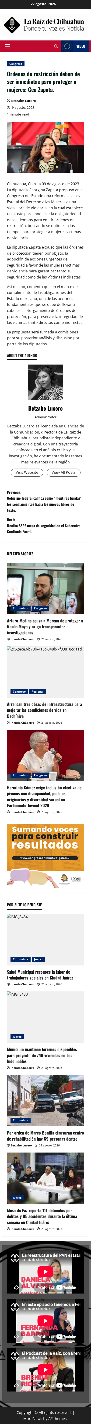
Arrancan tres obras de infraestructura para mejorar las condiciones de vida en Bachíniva (44, 710)
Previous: (44, 501)
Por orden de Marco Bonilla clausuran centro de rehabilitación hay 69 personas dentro (45, 1136)
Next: (43, 525)
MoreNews (32, 1418)
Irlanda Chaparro (22, 639)
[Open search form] (56, 46)
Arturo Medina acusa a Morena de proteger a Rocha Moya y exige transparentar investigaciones (45, 626)
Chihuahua (20, 608)
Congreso (15, 64)
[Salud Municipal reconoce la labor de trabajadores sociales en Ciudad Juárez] (45, 939)
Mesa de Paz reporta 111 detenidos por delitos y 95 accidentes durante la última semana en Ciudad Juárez (42, 1216)
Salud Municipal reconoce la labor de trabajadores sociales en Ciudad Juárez (40, 975)
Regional (38, 692)
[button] (7, 46)
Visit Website (27, 472)
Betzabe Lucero (23, 100)
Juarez (38, 959)
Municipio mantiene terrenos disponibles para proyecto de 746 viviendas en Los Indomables (42, 1055)
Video (80, 46)
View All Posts (64, 472)
